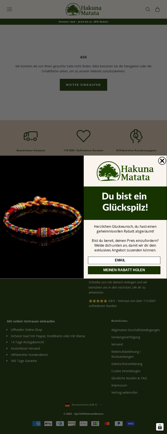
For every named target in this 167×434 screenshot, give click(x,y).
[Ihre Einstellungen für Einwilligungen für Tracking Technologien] (160, 427)
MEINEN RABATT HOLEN (124, 270)
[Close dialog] (162, 160)
